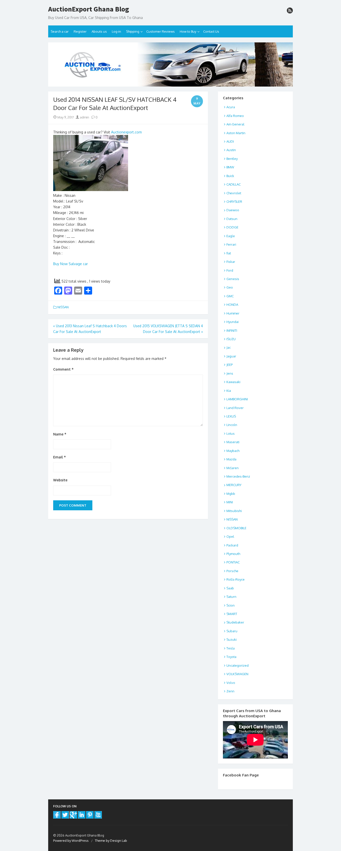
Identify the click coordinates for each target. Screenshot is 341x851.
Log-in (116, 31)
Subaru (231, 631)
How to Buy (188, 31)
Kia (228, 391)
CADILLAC (233, 184)
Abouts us (99, 31)
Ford (229, 270)
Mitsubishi (234, 511)
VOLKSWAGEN (237, 674)
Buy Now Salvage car (70, 264)
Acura (230, 107)
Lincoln (231, 425)
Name (59, 434)
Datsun (231, 219)
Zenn (230, 691)
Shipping (132, 31)
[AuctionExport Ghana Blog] (170, 64)
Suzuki (231, 639)
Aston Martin (235, 133)
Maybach (232, 451)
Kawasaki (233, 382)
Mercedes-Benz (238, 476)
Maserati (232, 442)
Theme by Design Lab (111, 841)
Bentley (232, 159)
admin (84, 117)
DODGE (232, 227)
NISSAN (63, 307)
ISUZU (231, 339)
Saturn (231, 597)
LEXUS (231, 416)
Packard (232, 545)
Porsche (232, 571)
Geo (229, 287)
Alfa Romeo (235, 116)
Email (59, 457)
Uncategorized (237, 665)
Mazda (231, 459)
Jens (229, 373)
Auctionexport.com (126, 132)
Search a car (60, 31)
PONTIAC (233, 562)
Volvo (230, 683)
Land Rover (235, 408)
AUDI (230, 141)
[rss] (290, 10)
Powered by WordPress (71, 841)
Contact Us (211, 31)
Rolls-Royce (235, 579)
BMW (230, 167)
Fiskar (230, 262)
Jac (228, 347)
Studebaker (235, 622)
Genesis (232, 279)
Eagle (230, 236)
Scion (230, 605)
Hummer (232, 313)
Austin (231, 150)
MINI (229, 502)
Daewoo (232, 210)
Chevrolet (233, 193)
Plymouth (233, 554)
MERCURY (233, 485)
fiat (228, 253)
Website (60, 480)
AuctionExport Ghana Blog (88, 9)
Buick (230, 176)
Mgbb (230, 494)
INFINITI (231, 330)
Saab (230, 588)
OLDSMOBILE (236, 528)
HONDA (232, 305)
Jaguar (231, 356)
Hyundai (232, 322)
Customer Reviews (160, 31)
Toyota (231, 657)
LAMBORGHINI (237, 399)
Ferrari (231, 244)
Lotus (230, 433)
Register (80, 31)
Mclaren (232, 468)
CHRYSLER (234, 202)
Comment (63, 369)
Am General (235, 124)
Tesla (230, 648)
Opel (230, 536)
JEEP (229, 365)
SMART (231, 614)
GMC (230, 296)
